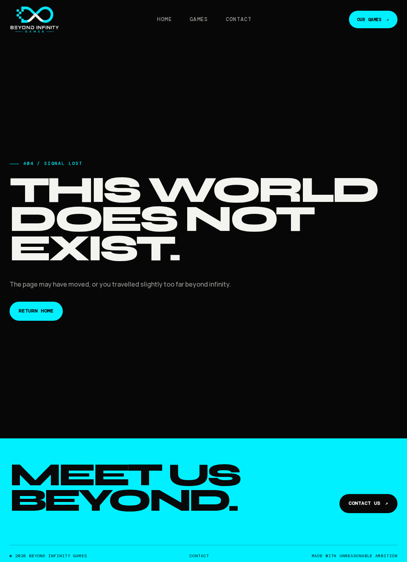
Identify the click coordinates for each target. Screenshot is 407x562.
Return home (36, 311)
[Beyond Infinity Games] (35, 19)
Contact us (368, 503)
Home (164, 19)
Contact (239, 19)
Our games (373, 19)
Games (199, 19)
